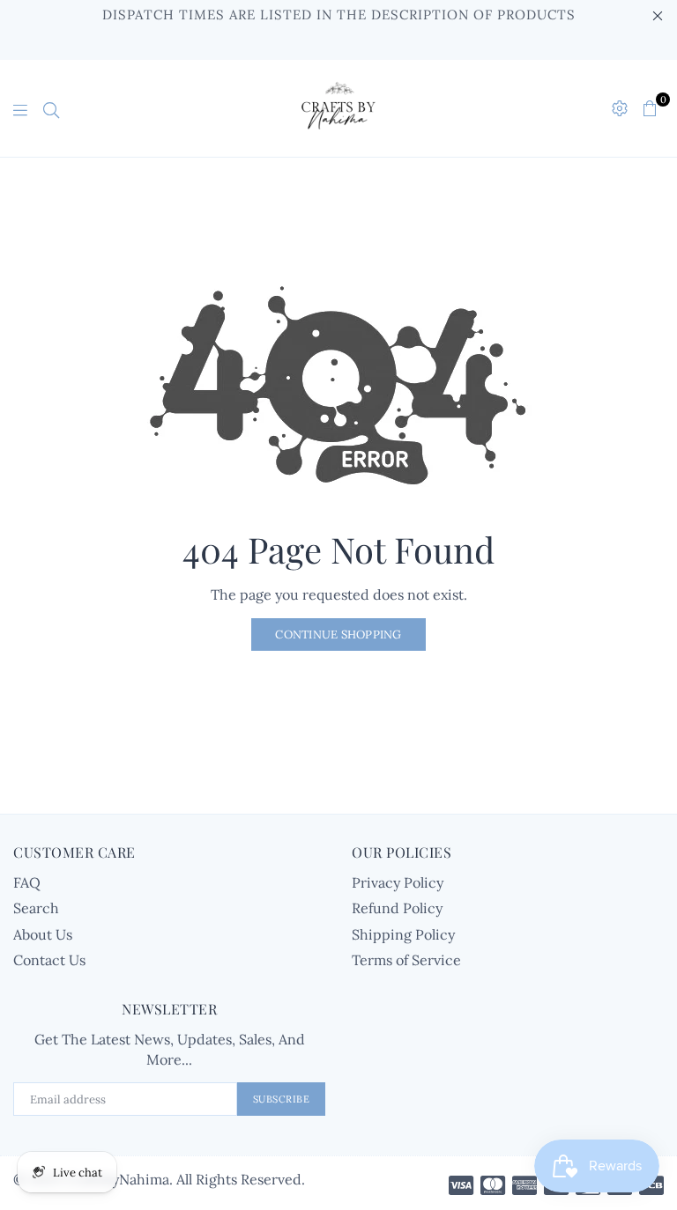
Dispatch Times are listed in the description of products (339, 14)
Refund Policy (397, 908)
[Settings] (620, 108)
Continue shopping (338, 634)
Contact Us (49, 960)
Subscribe (281, 1099)
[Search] (51, 108)
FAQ (27, 882)
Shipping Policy (403, 934)
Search (36, 908)
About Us (42, 934)
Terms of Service (406, 960)
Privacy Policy (397, 882)
